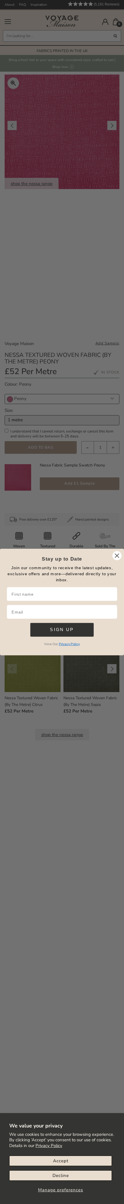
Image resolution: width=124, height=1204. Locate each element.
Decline (60, 1175)
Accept (60, 1161)
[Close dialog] (117, 555)
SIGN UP (62, 629)
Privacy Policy (48, 1145)
